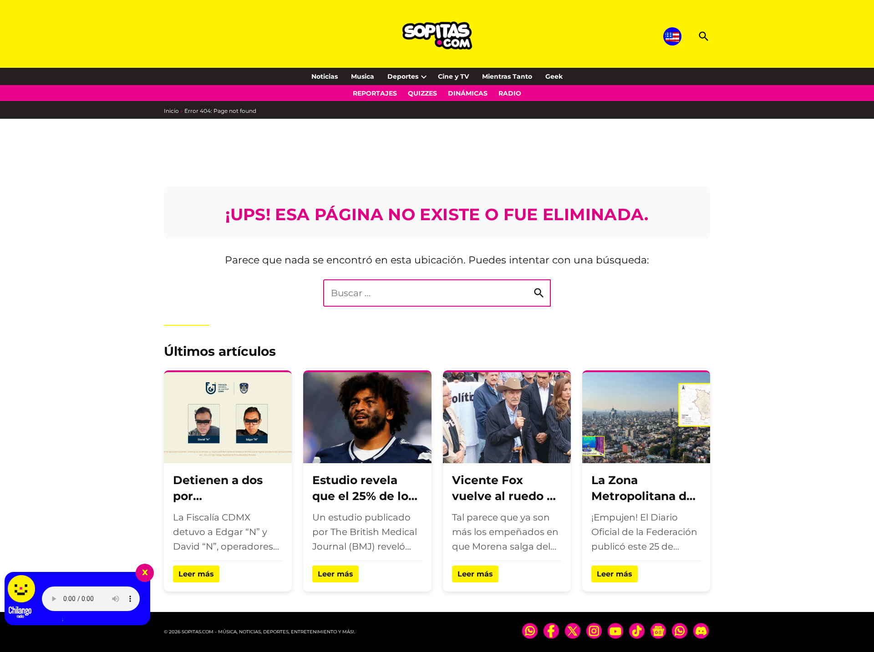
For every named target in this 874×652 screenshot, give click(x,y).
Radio (509, 93)
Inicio (171, 110)
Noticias (324, 76)
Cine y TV (453, 76)
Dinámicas (468, 93)
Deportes (402, 76)
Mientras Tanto (507, 76)
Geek (554, 76)
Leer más (196, 574)
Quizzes (422, 93)
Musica (362, 76)
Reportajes (375, 93)
